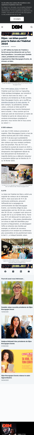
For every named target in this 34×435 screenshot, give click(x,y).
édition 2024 (13, 89)
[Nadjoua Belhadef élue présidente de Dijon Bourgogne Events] (17, 327)
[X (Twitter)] (13, 271)
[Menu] (2, 27)
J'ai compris (17, 19)
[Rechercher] (31, 27)
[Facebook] (5, 271)
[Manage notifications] (4, 430)
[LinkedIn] (21, 271)
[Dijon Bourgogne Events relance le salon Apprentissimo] (17, 361)
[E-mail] (29, 271)
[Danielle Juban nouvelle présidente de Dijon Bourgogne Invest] (17, 292)
